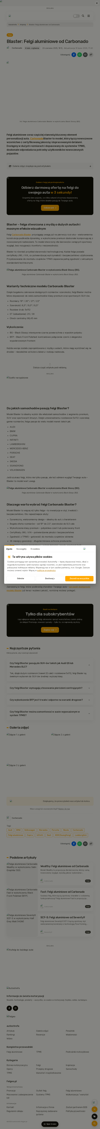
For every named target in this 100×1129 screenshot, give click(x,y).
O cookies (35, 549)
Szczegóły (21, 549)
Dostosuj (50, 578)
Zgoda (9, 549)
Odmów (20, 578)
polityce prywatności (46, 570)
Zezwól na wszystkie (79, 578)
